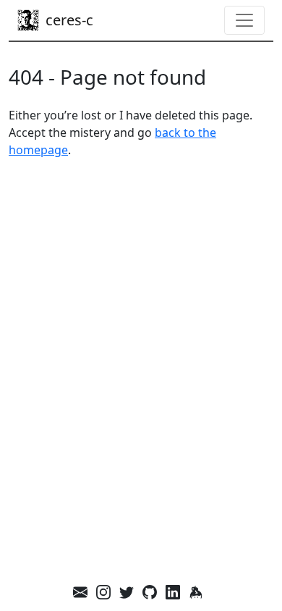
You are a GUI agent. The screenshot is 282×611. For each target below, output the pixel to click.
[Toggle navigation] (244, 20)
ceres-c (69, 20)
